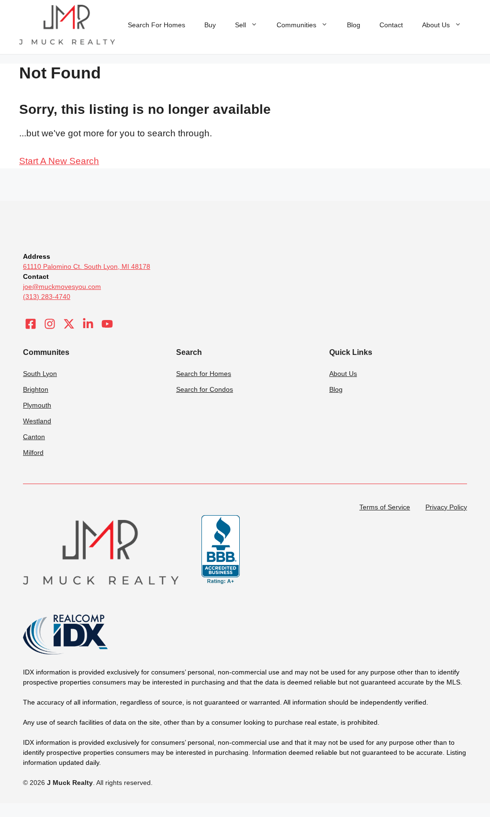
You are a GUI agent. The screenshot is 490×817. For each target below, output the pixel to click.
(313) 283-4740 (46, 296)
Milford (33, 452)
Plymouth (37, 405)
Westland (37, 421)
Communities (296, 25)
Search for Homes (203, 373)
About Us (436, 25)
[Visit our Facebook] (30, 323)
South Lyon (40, 373)
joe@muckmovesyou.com (62, 286)
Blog (353, 25)
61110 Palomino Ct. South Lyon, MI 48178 (86, 266)
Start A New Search (59, 161)
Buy (210, 25)
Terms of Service (384, 507)
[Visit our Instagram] (49, 323)
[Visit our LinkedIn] (88, 323)
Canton (34, 437)
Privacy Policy (446, 507)
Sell (240, 25)
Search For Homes (156, 25)
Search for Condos (204, 389)
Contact (391, 25)
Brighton (35, 389)
